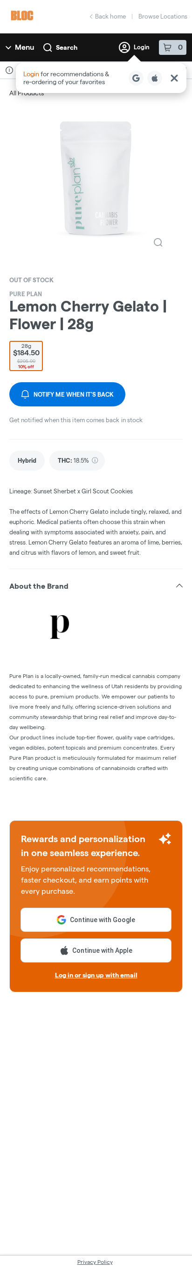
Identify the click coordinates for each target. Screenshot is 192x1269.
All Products (26, 93)
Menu (24, 47)
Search (66, 47)
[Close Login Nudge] (174, 78)
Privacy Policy (95, 1262)
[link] (27, 461)
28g (26, 356)
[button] (101, 78)
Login (142, 47)
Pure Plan (25, 294)
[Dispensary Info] (9, 70)
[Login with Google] (136, 78)
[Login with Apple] (154, 78)
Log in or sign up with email (96, 975)
